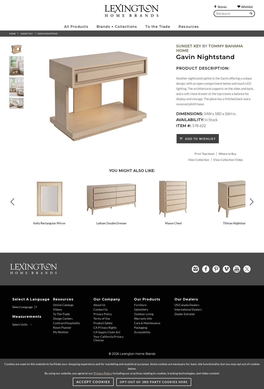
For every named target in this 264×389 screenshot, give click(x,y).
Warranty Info (143, 318)
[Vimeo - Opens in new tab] (226, 269)
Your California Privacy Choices (108, 338)
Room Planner (62, 327)
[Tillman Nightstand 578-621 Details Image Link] (235, 217)
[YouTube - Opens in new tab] (236, 269)
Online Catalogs (63, 305)
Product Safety (102, 323)
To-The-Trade (61, 314)
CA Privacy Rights (105, 327)
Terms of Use (101, 318)
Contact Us (100, 309)
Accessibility (142, 332)
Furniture (140, 305)
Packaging (140, 327)
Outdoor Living (143, 314)
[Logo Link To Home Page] (131, 15)
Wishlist (246, 7)
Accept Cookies (93, 382)
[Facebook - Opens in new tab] (205, 269)
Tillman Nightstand (235, 223)
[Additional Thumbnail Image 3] (16, 86)
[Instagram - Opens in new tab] (195, 269)
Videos (57, 309)
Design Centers (63, 318)
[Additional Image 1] (98, 95)
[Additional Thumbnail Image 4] (16, 103)
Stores (222, 7)
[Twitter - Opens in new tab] (247, 269)
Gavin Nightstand (48, 33)
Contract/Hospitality (66, 323)
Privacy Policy (102, 314)
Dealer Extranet (184, 314)
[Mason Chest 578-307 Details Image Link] (173, 217)
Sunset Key (27, 33)
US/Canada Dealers (186, 305)
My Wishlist (60, 332)
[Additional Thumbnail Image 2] (16, 65)
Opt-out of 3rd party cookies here (154, 382)
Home (12, 33)
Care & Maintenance (147, 323)
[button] (77, 182)
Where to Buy (228, 153)
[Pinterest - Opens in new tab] (216, 269)
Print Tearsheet (204, 153)
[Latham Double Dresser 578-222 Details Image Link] (111, 217)
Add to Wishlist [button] (199, 138)
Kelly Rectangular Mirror (49, 223)
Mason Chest (173, 223)
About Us (99, 305)
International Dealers (188, 309)
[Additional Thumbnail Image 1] (16, 49)
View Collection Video (228, 159)
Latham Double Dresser (111, 223)
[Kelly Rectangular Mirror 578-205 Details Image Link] (49, 217)
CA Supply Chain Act (106, 332)
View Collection (198, 159)
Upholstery (141, 309)
